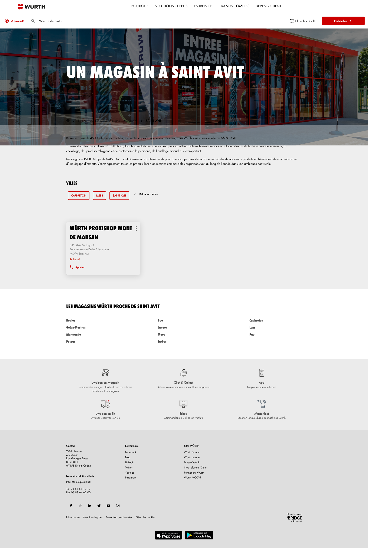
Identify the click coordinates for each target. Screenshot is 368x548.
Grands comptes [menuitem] (233, 5)
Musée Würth (192, 462)
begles (70, 320)
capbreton (78, 195)
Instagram (131, 477)
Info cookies (73, 517)
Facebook (131, 452)
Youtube (130, 472)
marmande (73, 334)
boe (160, 320)
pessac (70, 341)
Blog (127, 457)
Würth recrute (192, 457)
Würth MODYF (192, 477)
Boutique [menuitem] (139, 5)
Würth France (192, 452)
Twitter (129, 467)
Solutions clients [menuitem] (171, 5)
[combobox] (161, 21)
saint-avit (119, 195)
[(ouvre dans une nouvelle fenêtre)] (168, 535)
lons (252, 327)
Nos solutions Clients (196, 467)
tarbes (162, 341)
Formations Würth (194, 472)
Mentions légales (93, 517)
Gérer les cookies (145, 517)
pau (251, 334)
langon (162, 327)
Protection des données (119, 517)
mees (99, 195)
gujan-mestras (76, 327)
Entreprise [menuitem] (203, 5)
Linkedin (129, 462)
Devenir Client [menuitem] (268, 5)
